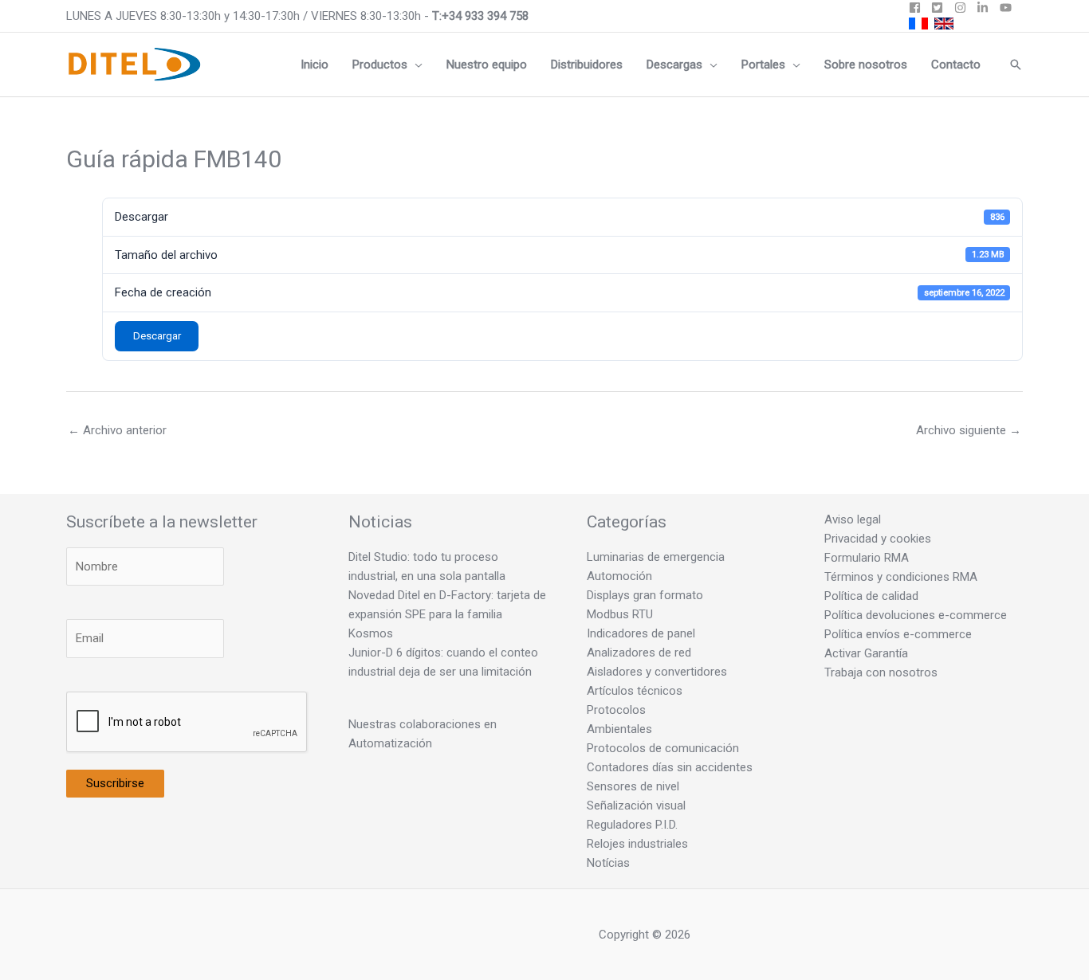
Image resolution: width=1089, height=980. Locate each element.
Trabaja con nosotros (881, 672)
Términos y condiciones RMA (900, 577)
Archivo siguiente (968, 430)
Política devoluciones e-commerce (915, 615)
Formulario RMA (866, 558)
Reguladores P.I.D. (632, 824)
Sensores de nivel (633, 786)
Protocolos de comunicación (663, 748)
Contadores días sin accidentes (670, 767)
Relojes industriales (637, 844)
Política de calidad (871, 596)
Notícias (608, 863)
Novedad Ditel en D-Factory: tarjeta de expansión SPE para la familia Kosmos (447, 614)
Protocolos (616, 710)
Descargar (157, 336)
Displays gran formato (645, 595)
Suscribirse (115, 783)
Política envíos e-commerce (898, 634)
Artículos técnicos (634, 691)
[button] (415, 64)
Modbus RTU (620, 614)
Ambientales (619, 729)
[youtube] (1008, 8)
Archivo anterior (117, 430)
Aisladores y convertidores (657, 671)
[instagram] (964, 8)
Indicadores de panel (641, 633)
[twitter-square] (941, 8)
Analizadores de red (639, 652)
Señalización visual (636, 805)
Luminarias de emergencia (656, 557)
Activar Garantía (866, 653)
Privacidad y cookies (877, 538)
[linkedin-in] (987, 8)
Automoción (619, 576)
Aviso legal (852, 519)
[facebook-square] (919, 8)
